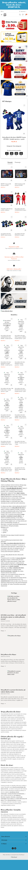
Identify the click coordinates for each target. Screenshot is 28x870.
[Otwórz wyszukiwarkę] (20, 14)
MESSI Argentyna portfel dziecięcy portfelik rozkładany (20, 184)
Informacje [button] (4, 840)
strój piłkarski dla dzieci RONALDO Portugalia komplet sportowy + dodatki (21, 234)
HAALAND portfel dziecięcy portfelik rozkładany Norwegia (7, 209)
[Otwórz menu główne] (1, 14)
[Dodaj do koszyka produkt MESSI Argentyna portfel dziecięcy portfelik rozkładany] (25, 180)
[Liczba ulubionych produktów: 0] (23, 14)
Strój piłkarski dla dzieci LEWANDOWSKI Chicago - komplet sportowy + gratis (20, 209)
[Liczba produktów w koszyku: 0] (25, 14)
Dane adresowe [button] (5, 836)
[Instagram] (15, 848)
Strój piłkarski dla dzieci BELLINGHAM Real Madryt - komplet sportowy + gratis (20, 390)
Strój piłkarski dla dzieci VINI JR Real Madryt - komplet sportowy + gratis (7, 390)
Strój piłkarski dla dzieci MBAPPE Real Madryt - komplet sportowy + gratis (6, 416)
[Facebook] (13, 848)
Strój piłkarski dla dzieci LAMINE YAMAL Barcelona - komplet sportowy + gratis (6, 469)
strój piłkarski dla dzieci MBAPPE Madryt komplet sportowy (20, 469)
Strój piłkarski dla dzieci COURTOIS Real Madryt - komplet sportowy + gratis (6, 443)
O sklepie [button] (4, 844)
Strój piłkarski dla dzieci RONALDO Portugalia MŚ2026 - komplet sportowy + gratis (7, 363)
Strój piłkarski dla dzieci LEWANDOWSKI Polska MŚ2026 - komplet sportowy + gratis (7, 337)
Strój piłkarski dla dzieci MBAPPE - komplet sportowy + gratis (21, 443)
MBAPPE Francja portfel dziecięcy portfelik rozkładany (6, 184)
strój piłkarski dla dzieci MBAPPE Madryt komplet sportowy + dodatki (6, 234)
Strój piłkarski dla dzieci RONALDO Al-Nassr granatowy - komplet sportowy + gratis (20, 363)
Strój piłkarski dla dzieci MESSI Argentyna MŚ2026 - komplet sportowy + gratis (20, 337)
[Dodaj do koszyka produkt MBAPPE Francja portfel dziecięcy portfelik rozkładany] (11, 180)
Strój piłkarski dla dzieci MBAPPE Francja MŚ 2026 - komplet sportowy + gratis (14, 138)
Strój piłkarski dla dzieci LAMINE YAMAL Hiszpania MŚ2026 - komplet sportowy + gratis (21, 416)
